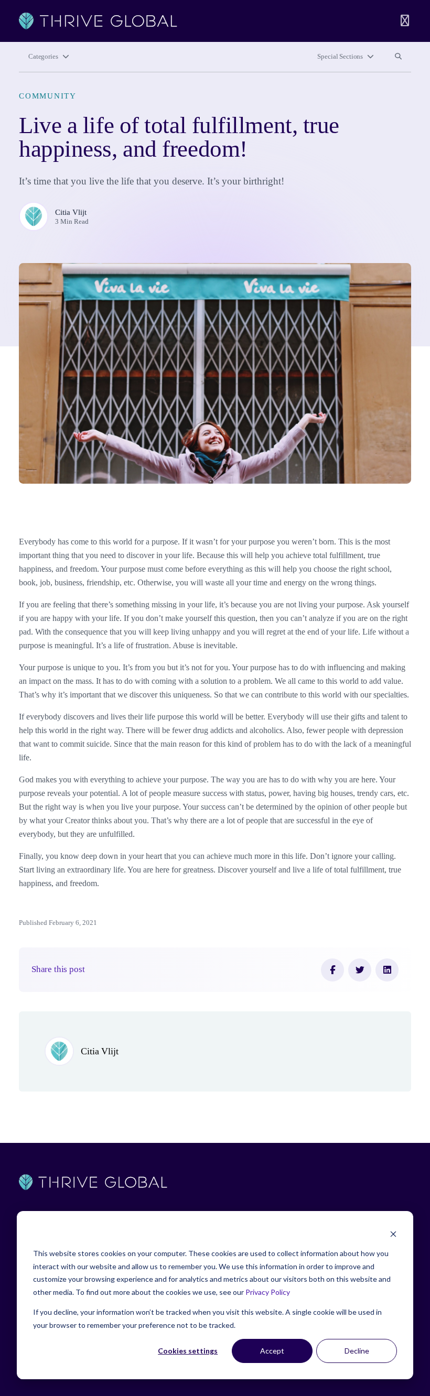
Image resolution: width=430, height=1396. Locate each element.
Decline (357, 1350)
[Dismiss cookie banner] (393, 1233)
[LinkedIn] (387, 969)
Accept (272, 1350)
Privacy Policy (267, 1292)
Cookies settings (188, 1350)
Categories (43, 56)
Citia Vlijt (71, 212)
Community (48, 96)
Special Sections (340, 56)
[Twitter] (359, 969)
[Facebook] (332, 969)
